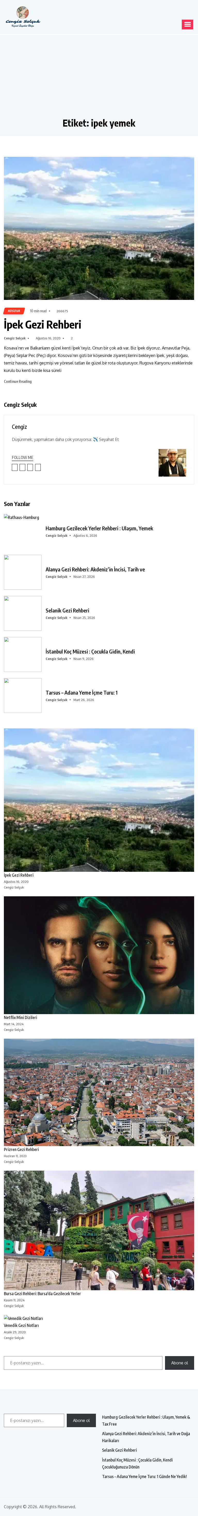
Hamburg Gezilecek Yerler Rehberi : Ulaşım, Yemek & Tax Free (146, 1420)
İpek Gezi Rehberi (42, 324)
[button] (187, 24)
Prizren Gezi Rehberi (21, 1149)
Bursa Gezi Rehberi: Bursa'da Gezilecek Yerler (42, 1293)
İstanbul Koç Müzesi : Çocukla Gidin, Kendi (90, 651)
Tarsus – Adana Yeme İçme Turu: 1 (82, 692)
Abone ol (179, 1362)
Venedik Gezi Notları (21, 1325)
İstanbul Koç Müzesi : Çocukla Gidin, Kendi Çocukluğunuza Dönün (137, 1463)
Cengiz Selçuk (15, 338)
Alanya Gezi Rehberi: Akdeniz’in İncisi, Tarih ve (95, 569)
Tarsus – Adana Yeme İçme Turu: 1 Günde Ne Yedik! (144, 1476)
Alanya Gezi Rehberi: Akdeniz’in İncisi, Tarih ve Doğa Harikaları (146, 1437)
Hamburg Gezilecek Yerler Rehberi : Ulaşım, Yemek (99, 528)
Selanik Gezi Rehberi (67, 610)
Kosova (14, 311)
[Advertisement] (99, 78)
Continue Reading (18, 381)
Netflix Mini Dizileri (20, 1017)
